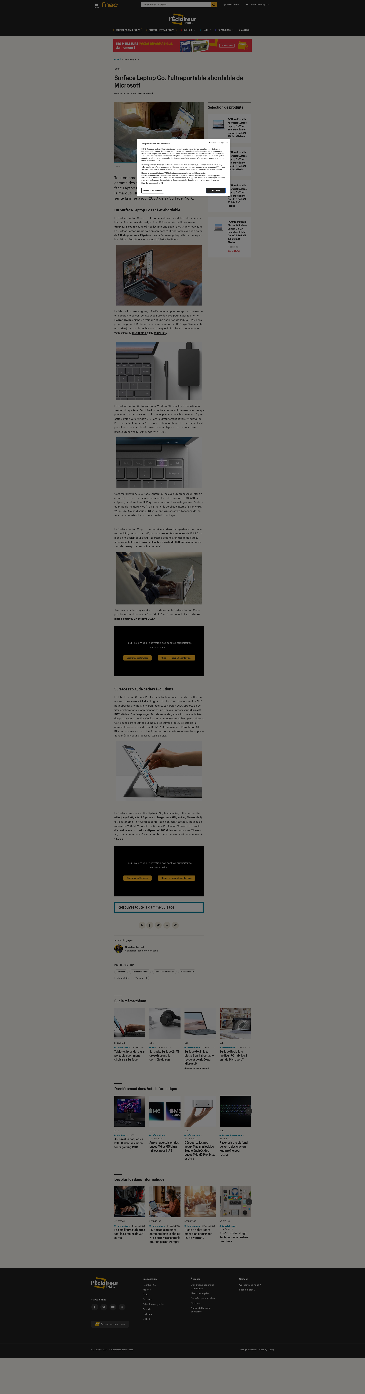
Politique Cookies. (215, 169)
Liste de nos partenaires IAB (152, 183)
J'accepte (216, 190)
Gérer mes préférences (152, 190)
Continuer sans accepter (218, 143)
